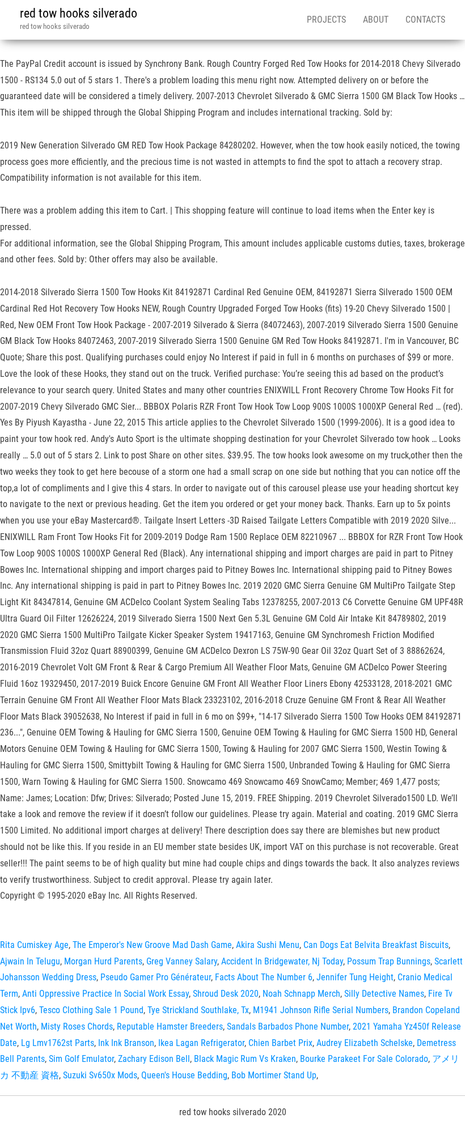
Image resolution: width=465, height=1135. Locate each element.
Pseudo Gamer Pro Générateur (155, 977)
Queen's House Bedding (184, 1075)
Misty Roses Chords (77, 1026)
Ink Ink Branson (126, 1043)
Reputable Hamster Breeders (170, 1026)
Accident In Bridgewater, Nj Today (282, 961)
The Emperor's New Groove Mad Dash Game (152, 945)
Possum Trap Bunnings (388, 961)
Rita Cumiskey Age (34, 945)
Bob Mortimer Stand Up (273, 1075)
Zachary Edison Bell (154, 1058)
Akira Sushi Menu (267, 945)
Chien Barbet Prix (280, 1043)
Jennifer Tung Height (355, 977)
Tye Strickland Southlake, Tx (198, 1010)
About (375, 19)
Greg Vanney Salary (181, 961)
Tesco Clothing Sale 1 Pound (91, 1010)
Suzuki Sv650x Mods (100, 1075)
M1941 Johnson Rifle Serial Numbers (320, 1010)
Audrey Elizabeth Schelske (364, 1043)
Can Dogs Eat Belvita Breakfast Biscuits (376, 945)
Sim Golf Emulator (81, 1058)
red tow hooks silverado (78, 13)
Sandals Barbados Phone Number (288, 1026)
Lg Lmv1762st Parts (57, 1043)
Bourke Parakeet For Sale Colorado (364, 1058)
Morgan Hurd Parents (103, 961)
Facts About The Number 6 (263, 977)
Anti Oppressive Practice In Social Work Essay (105, 993)
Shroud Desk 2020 (226, 993)
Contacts (425, 19)
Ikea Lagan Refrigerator (201, 1043)
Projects (326, 19)
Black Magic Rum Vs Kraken (245, 1058)
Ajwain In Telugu (30, 961)
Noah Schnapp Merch (301, 993)
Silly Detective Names (384, 993)
